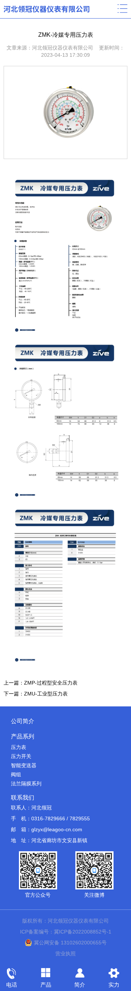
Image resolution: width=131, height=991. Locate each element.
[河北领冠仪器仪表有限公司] (47, 9)
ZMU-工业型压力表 (46, 694)
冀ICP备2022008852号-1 (82, 932)
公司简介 (22, 721)
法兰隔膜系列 (26, 783)
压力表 (18, 747)
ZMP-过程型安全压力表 (51, 683)
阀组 (16, 774)
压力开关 (21, 756)
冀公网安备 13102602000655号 (70, 943)
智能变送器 (23, 765)
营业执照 (65, 953)
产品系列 (22, 736)
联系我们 (22, 797)
